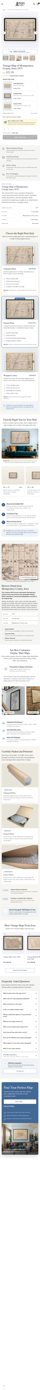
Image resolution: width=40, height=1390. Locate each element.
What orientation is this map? (12, 1004)
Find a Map (20, 1102)
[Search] (34, 4)
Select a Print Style (20, 137)
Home (4, 9)
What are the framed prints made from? (15, 1027)
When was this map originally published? (16, 998)
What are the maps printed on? (13, 1021)
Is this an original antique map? (13, 1009)
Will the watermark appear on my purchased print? (17, 1015)
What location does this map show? (14, 993)
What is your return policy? (12, 1048)
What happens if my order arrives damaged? (17, 1043)
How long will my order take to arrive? (15, 1032)
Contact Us (20, 1071)
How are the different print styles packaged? (17, 1037)
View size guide (34, 113)
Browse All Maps (9, 1106)
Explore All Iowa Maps (20, 970)
